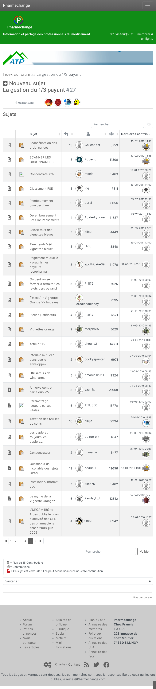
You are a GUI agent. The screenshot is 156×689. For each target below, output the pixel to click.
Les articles (31, 647)
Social (60, 633)
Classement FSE (41, 188)
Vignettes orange (42, 329)
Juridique (62, 629)
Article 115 (37, 344)
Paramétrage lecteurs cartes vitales (40, 405)
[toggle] (149, 124)
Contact (74, 664)
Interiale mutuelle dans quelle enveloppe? (42, 359)
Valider (145, 551)
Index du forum (16, 74)
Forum (27, 624)
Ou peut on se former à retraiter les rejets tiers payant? (45, 283)
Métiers (61, 638)
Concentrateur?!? (42, 174)
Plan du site (96, 620)
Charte (60, 664)
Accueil (28, 620)
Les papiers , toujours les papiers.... (39, 436)
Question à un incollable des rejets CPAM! (44, 468)
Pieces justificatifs (43, 315)
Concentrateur (40, 452)
